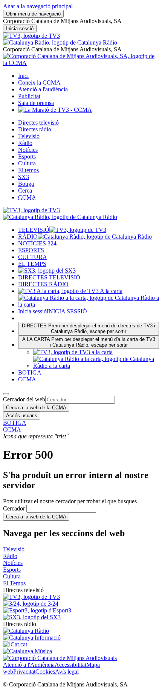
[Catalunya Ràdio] (60, 42)
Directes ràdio (34, 129)
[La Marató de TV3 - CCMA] (55, 109)
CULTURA (32, 257)
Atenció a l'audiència (43, 89)
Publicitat (29, 96)
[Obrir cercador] (6, 394)
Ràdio (25, 143)
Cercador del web (24, 399)
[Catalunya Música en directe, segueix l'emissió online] (27, 651)
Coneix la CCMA (39, 82)
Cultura (27, 163)
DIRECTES (88, 328)
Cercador (14, 508)
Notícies (28, 150)
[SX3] (47, 270)
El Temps (14, 583)
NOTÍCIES (37, 243)
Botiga (26, 183)
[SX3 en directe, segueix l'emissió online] (32, 617)
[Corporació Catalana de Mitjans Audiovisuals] (60, 658)
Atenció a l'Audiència (29, 665)
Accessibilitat (70, 665)
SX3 (23, 177)
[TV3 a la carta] (70, 291)
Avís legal (67, 671)
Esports (27, 156)
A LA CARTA (88, 342)
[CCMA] (81, 63)
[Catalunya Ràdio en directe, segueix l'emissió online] (26, 631)
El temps (28, 170)
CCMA (27, 379)
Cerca (25, 190)
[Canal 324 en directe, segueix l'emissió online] (30, 603)
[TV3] (31, 35)
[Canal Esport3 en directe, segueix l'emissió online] (37, 610)
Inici (23, 75)
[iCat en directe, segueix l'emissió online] (15, 644)
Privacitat (24, 671)
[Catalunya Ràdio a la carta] (88, 304)
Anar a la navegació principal (38, 6)
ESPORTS (31, 250)
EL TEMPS (32, 264)
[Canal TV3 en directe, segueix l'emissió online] (31, 597)
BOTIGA (29, 372)
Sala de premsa (36, 103)
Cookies (45, 671)
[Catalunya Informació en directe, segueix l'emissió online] (32, 637)
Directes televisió (38, 122)
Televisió (29, 136)
